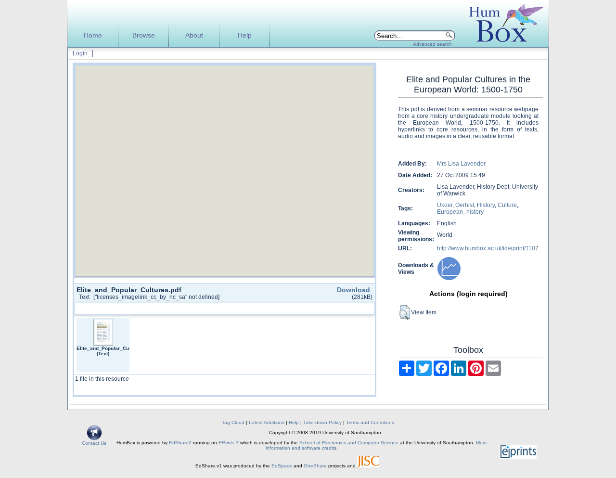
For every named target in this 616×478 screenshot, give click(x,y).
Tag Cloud (233, 422)
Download (353, 290)
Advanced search (432, 44)
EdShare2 (180, 442)
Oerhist (464, 205)
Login (80, 53)
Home (93, 35)
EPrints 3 (228, 442)
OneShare (315, 465)
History (486, 205)
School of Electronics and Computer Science (348, 442)
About (194, 35)
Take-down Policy (322, 422)
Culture (507, 205)
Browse (143, 35)
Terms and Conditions (370, 422)
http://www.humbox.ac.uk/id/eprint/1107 (488, 248)
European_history (460, 211)
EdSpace (281, 465)
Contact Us (94, 443)
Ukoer (444, 205)
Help (245, 35)
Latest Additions (266, 422)
